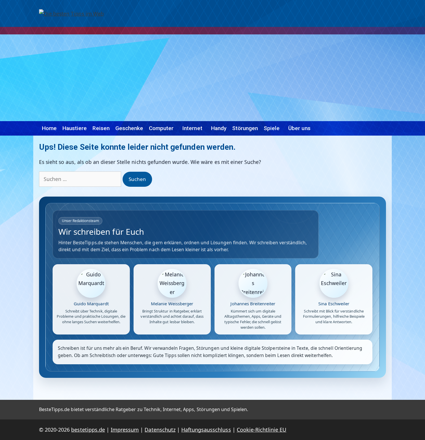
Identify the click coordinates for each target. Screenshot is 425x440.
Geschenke (129, 128)
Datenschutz (160, 429)
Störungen (245, 128)
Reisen (101, 128)
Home (49, 128)
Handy (218, 128)
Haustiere (74, 128)
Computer (161, 128)
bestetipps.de (88, 429)
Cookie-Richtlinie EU (262, 429)
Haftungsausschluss (206, 429)
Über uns (299, 128)
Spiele (272, 128)
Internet (192, 128)
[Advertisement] (212, 77)
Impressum (125, 429)
